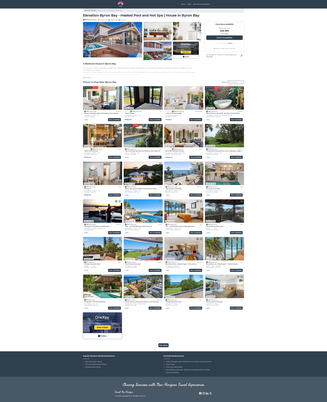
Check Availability (224, 38)
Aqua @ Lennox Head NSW (173, 188)
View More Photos (90, 55)
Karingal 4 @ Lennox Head (92, 264)
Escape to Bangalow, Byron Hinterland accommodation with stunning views (188, 361)
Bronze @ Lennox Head (213, 188)
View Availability (114, 119)
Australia (99, 10)
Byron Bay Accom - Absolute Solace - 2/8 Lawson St (181, 264)
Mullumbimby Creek (176, 154)
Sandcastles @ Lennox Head (214, 226)
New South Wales (109, 10)
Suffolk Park (93, 192)
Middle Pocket (93, 154)
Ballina (92, 229)
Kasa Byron (87, 188)
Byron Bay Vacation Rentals (93, 361)
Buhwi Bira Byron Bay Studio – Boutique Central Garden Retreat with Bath (188, 370)
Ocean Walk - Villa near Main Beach (94, 301)
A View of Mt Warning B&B (173, 113)
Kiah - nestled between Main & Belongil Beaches (180, 226)
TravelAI (125, 396)
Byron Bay (119, 10)
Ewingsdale (133, 154)
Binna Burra (215, 154)
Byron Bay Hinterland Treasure (175, 151)
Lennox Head (175, 192)
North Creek (215, 192)
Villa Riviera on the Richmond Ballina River (97, 226)
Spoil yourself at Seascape (214, 301)
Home (183, 4)
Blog (189, 4)
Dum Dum (174, 116)
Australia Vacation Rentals (93, 367)
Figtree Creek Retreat (91, 151)
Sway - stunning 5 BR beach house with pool (138, 226)
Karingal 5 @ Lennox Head (173, 301)
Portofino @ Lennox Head (133, 264)
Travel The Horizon (124, 392)
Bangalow (92, 116)
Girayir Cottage (129, 113)
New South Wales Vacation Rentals (95, 364)
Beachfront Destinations (201, 4)
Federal (132, 116)
